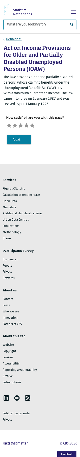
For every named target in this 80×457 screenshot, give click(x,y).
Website (8, 344)
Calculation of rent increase (21, 195)
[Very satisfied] (32, 125)
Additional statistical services (22, 213)
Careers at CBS (12, 324)
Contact (8, 299)
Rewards (9, 278)
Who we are (11, 311)
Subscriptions (12, 382)
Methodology (12, 232)
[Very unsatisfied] (9, 125)
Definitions (14, 39)
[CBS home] (22, 9)
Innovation (10, 317)
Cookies (8, 357)
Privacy (7, 271)
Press (6, 305)
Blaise (7, 238)
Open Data (10, 201)
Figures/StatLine (14, 188)
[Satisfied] (26, 125)
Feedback (67, 454)
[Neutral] (21, 125)
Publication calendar (16, 413)
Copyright (9, 351)
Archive (8, 376)
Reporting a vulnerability (20, 370)
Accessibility (11, 363)
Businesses (10, 259)
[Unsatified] (15, 125)
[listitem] (6, 398)
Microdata (9, 207)
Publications (11, 226)
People (7, 265)
